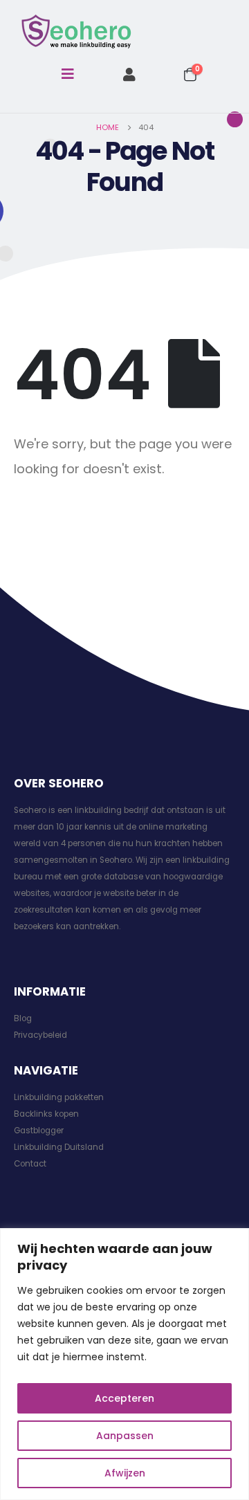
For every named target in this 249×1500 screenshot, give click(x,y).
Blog (23, 1018)
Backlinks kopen (46, 1113)
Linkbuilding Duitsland (59, 1147)
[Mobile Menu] (68, 74)
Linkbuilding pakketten (59, 1097)
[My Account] (129, 74)
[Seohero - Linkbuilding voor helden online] (76, 32)
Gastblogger (39, 1130)
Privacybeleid (40, 1035)
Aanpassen (125, 1436)
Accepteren (124, 1398)
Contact (30, 1163)
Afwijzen (124, 1473)
